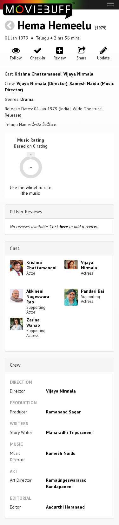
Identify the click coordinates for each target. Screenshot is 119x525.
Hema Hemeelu (54, 25)
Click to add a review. (74, 226)
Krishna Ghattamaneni (38, 74)
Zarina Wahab (33, 322)
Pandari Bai (92, 291)
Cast (15, 248)
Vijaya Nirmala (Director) (42, 83)
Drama (27, 99)
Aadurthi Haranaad (65, 507)
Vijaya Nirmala (78, 74)
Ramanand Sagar (63, 412)
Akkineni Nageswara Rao (37, 296)
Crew (15, 365)
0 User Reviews (26, 211)
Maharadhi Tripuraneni (69, 432)
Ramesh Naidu (61, 453)
